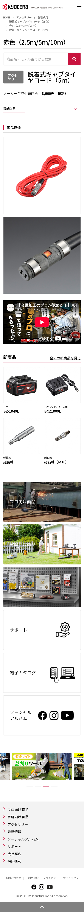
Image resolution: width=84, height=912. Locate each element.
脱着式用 (43, 17)
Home (6, 17)
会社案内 (14, 853)
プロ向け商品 (18, 809)
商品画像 (9, 108)
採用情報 (14, 861)
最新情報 (14, 831)
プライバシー (51, 878)
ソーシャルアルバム (23, 839)
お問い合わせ (13, 878)
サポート (14, 846)
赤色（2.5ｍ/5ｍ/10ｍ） (23, 25)
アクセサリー (24, 17)
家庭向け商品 (18, 816)
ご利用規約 (32, 878)
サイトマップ (71, 878)
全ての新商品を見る (65, 357)
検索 (74, 59)
